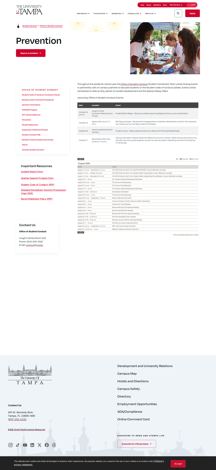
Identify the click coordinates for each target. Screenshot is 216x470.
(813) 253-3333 (17, 419)
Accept (178, 463)
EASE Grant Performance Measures (26, 429)
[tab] (181, 5)
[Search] (178, 13)
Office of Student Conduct (134, 84)
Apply (192, 13)
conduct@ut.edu (34, 245)
